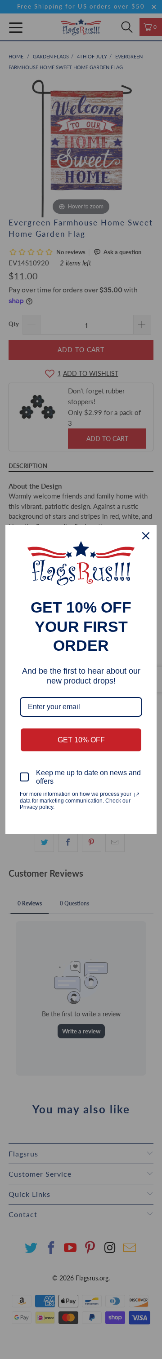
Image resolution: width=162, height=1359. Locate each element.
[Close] (146, 536)
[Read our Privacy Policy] (136, 795)
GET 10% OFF (81, 740)
